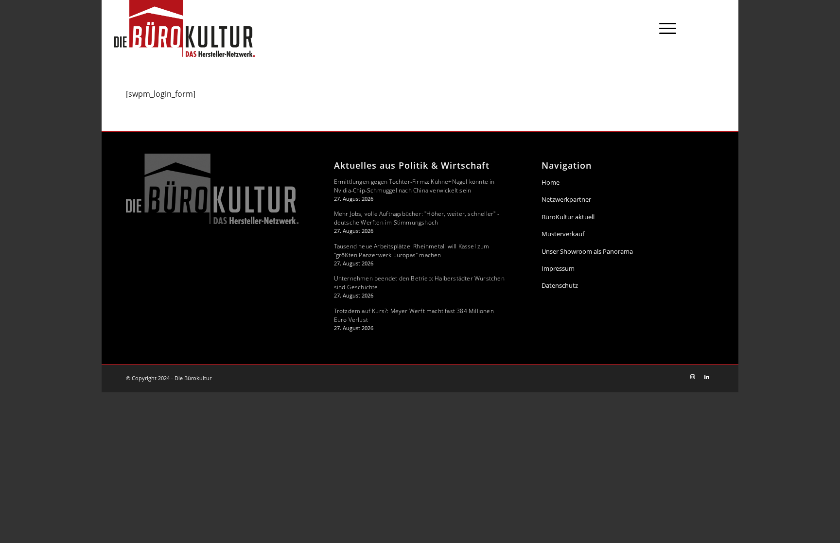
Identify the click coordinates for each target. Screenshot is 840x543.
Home (551, 182)
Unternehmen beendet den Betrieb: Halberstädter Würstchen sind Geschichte (419, 282)
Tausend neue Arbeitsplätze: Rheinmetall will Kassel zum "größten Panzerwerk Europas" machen (412, 250)
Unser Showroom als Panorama (587, 251)
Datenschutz (560, 285)
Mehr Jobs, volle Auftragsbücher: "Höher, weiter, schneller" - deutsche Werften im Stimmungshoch (416, 218)
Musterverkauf (563, 233)
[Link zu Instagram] (704, 27)
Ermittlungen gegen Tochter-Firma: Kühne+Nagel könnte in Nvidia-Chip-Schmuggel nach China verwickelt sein (414, 185)
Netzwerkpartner (566, 199)
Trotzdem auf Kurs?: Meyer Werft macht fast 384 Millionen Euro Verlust (414, 315)
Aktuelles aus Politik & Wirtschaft (412, 165)
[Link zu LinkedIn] (718, 27)
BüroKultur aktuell (568, 216)
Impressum (558, 268)
